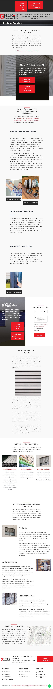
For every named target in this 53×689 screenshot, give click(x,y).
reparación (17, 120)
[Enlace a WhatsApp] (49, 686)
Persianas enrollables (16, 685)
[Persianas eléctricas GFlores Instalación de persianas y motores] (9, 14)
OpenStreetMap (41, 644)
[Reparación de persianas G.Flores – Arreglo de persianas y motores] (30, 176)
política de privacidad (40, 326)
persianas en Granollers (24, 118)
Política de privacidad (32, 685)
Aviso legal (24, 685)
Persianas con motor (21, 246)
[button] (39, 635)
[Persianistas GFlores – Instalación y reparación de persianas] (14, 179)
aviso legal (45, 324)
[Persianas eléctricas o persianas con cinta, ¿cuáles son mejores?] (14, 272)
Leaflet (32, 644)
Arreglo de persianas (21, 211)
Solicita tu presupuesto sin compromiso (27, 51)
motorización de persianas (31, 120)
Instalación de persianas (23, 131)
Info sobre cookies (41, 685)
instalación (36, 118)
